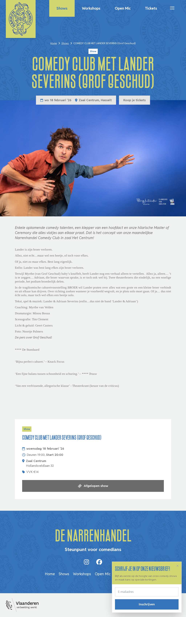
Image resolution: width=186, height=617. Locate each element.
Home (53, 43)
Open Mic (123, 8)
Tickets (151, 8)
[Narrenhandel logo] (21, 19)
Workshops (91, 8)
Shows (61, 8)
